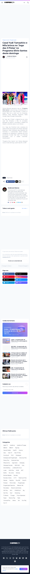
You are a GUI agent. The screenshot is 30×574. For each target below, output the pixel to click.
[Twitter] (16, 181)
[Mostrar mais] (22, 181)
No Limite (11, 473)
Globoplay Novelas (7, 465)
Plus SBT (18, 480)
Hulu (23, 465)
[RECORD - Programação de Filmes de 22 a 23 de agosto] (6, 347)
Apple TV (5, 445)
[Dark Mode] (24, 2)
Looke (4, 470)
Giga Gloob (14, 462)
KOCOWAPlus (6, 467)
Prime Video (13, 483)
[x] (7, 558)
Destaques (18, 455)
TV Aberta (5, 495)
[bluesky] (20, 202)
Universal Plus (6, 500)
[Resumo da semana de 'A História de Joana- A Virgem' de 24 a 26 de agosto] (6, 362)
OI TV (15, 478)
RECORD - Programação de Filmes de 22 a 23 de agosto (19, 347)
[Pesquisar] (28, 2)
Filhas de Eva (6, 462)
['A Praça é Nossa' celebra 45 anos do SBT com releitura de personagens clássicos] (6, 354)
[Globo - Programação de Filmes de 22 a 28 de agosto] (6, 341)
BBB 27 (11, 447)
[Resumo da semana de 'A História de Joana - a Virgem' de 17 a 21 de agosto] (6, 376)
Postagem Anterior (6, 266)
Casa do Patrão (7, 450)
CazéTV (15, 450)
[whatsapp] (16, 202)
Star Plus (5, 493)
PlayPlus (11, 480)
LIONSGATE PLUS (17, 467)
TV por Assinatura (21, 495)
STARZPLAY (18, 490)
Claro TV (10, 452)
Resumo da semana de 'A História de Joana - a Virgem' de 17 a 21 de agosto (19, 375)
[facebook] (8, 202)
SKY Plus (5, 490)
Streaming (17, 493)
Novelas (16, 475)
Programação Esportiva (9, 485)
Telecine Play (12, 498)
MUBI (17, 470)
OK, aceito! (23, 569)
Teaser (5, 498)
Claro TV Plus (17, 452)
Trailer (18, 498)
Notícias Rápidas (7, 475)
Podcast (5, 483)
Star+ (11, 493)
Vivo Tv (5, 503)
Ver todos (24, 208)
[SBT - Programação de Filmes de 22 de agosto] (6, 369)
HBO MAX (17, 465)
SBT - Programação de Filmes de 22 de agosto (17, 368)
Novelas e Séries (7, 478)
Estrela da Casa (15, 460)
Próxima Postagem (23, 266)
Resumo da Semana (16, 488)
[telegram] (18, 202)
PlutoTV (24, 480)
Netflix (5, 473)
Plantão (5, 480)
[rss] (15, 561)
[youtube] (14, 202)
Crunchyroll (6, 455)
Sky (24, 490)
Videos (14, 500)
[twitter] (12, 202)
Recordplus (6, 488)
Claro (4, 452)
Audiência (12, 445)
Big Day (17, 447)
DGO (12, 455)
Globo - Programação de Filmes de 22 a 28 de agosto (19, 340)
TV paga (12, 495)
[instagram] (10, 202)
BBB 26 (5, 447)
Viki (19, 500)
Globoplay (22, 462)
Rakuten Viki (20, 485)
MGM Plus (11, 470)
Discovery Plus (23, 457)
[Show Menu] (2, 2)
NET (22, 470)
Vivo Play (24, 500)
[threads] (21, 202)
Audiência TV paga (21, 445)
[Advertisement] (15, 21)
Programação (9, 177)
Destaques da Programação (10, 457)
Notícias (18, 473)
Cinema (21, 450)
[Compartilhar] (26, 57)
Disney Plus (6, 460)
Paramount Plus (23, 478)
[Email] (19, 181)
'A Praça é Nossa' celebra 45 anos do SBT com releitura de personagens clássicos (19, 354)
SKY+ (11, 490)
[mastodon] (23, 558)
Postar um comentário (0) (15, 260)
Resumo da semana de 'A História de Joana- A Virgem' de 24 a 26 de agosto (19, 361)
